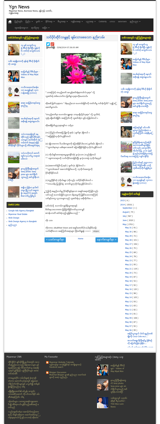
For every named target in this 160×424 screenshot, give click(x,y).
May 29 (128, 236)
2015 (122, 200)
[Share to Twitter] (48, 44)
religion (96, 231)
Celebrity (103, 21)
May (125, 224)
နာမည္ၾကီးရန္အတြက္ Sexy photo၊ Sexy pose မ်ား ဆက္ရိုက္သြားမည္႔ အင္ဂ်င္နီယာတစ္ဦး (23, 175)
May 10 (128, 314)
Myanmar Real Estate (17, 214)
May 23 (128, 260)
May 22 (128, 264)
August (126, 212)
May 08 (128, 322)
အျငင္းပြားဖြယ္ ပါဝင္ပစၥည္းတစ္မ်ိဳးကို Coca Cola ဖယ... (140, 335)
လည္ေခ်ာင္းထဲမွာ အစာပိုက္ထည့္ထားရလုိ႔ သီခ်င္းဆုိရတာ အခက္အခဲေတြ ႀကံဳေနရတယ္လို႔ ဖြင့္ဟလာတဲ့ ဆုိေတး (23, 415)
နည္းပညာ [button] (134, 21)
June (125, 220)
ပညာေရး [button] (90, 21)
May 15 (128, 293)
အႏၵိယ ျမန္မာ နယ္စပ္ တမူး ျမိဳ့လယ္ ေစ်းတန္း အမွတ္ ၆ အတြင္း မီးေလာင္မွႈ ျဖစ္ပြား (30, 192)
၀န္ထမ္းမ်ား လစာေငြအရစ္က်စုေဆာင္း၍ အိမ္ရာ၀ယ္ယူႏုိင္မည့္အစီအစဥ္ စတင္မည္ (23, 404)
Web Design (13, 218)
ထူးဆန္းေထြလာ (21, 28)
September (128, 208)
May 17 (128, 285)
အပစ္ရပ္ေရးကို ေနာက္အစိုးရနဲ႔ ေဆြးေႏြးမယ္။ (30, 120)
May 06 (128, 330)
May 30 (128, 232)
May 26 (128, 248)
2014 (122, 204)
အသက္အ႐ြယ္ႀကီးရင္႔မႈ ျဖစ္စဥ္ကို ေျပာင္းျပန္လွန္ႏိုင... (140, 342)
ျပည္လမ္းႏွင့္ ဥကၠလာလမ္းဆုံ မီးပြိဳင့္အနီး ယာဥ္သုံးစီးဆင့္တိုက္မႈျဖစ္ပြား (142, 165)
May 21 (128, 269)
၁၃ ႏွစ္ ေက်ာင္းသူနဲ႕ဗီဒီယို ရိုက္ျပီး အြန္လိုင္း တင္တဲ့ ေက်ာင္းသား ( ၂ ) (30, 49)
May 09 (128, 318)
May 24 (128, 256)
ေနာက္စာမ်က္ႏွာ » (106, 240)
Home (80, 238)
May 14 (128, 297)
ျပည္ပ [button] (28, 21)
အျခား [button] (45, 28)
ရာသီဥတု (35, 28)
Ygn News (19, 7)
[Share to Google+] (52, 44)
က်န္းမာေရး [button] (76, 21)
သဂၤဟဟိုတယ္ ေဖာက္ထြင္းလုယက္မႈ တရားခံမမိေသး (30, 156)
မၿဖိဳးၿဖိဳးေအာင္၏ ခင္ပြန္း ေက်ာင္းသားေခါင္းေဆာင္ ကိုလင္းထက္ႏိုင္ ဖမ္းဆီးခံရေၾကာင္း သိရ (24, 394)
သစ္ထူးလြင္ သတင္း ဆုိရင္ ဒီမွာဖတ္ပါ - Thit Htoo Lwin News (119, 403)
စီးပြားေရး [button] (62, 21)
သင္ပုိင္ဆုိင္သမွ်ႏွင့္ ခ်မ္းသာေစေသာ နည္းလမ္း (75, 37)
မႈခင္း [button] (38, 21)
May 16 (128, 289)
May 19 (128, 277)
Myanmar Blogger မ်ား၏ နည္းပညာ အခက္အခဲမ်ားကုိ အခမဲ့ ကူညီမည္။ (67, 376)
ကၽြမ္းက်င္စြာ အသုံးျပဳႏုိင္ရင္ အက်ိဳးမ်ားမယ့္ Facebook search (65, 366)
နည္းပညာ (12, 225)
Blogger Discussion (57, 372)
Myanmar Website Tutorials (61, 362)
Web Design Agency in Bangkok (22, 221)
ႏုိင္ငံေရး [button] (49, 21)
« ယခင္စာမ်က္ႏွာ (55, 240)
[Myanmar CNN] (10, 22)
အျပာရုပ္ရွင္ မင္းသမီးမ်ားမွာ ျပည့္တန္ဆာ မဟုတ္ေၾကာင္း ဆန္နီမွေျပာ (142, 132)
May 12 (128, 305)
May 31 (128, 227)
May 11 (128, 310)
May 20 (128, 273)
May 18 (128, 281)
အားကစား (122, 21)
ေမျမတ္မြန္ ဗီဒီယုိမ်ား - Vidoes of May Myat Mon (30, 74)
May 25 (128, 252)
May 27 (128, 244)
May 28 (128, 240)
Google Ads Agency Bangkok (21, 210)
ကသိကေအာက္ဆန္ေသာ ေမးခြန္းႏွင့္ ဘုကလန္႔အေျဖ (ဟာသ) (30, 90)
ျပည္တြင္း (18, 21)
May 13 (128, 301)
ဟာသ (112, 21)
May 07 (128, 326)
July (125, 216)
